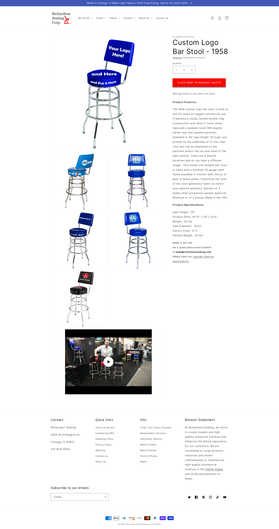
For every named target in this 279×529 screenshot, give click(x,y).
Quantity (177, 63)
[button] (85, 18)
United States (214, 469)
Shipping (177, 57)
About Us (100, 461)
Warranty (100, 450)
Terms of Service (105, 427)
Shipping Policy (104, 438)
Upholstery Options (151, 438)
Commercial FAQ (104, 433)
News (143, 461)
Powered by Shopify (152, 524)
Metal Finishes (148, 444)
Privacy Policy (103, 444)
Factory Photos (148, 456)
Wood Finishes (148, 450)
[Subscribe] (105, 497)
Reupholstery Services (153, 433)
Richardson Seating (134, 524)
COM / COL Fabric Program (155, 427)
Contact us (101, 456)
